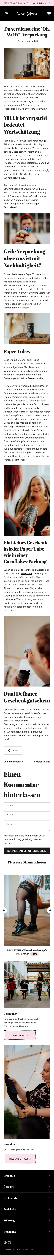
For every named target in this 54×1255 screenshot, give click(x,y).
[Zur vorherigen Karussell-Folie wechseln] (4, 910)
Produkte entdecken (20, 1159)
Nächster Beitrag (41, 761)
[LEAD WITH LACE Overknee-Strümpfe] (27, 910)
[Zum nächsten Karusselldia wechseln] (50, 910)
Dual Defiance (27, 1249)
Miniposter (26, 573)
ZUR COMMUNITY (20, 1035)
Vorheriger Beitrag (13, 761)
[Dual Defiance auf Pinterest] (5, 1243)
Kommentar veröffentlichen (26, 851)
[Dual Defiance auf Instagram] (9, 1243)
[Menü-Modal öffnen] (6, 13)
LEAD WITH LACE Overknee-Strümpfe (27, 950)
